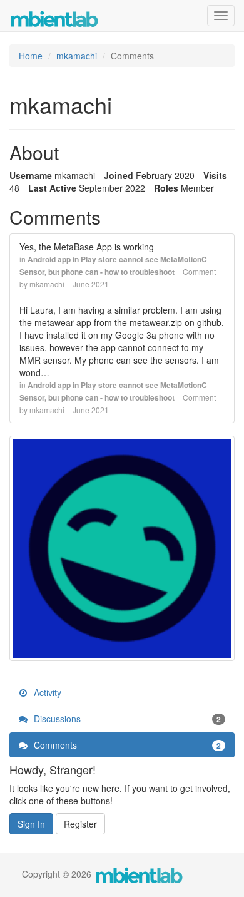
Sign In (31, 824)
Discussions (126, 718)
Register (80, 824)
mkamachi (46, 284)
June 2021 (91, 284)
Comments (126, 745)
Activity (46, 692)
